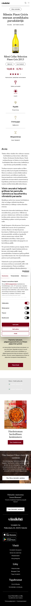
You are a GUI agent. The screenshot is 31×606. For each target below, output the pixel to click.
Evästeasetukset (21, 601)
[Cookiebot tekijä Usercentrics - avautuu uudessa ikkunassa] (22, 271)
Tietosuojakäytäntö (10, 601)
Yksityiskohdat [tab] (15, 276)
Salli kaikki (15, 324)
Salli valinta (15, 329)
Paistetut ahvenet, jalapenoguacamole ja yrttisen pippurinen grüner (15, 342)
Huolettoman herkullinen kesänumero (15, 434)
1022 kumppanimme (11, 284)
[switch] (27, 308)
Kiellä (15, 333)
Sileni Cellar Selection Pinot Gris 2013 (15, 58)
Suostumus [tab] (5, 276)
